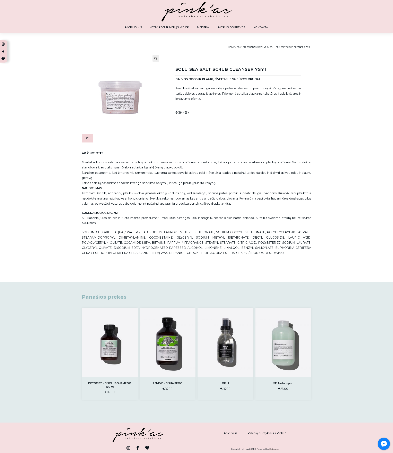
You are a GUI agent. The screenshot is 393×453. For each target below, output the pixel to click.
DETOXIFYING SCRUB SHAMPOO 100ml (109, 385)
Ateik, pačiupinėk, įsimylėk (169, 27)
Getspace (274, 449)
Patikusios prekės (231, 27)
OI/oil (225, 383)
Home (231, 47)
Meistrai (203, 27)
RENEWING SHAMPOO (167, 383)
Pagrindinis (133, 27)
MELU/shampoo (283, 383)
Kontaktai (261, 27)
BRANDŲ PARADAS (246, 47)
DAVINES (263, 47)
